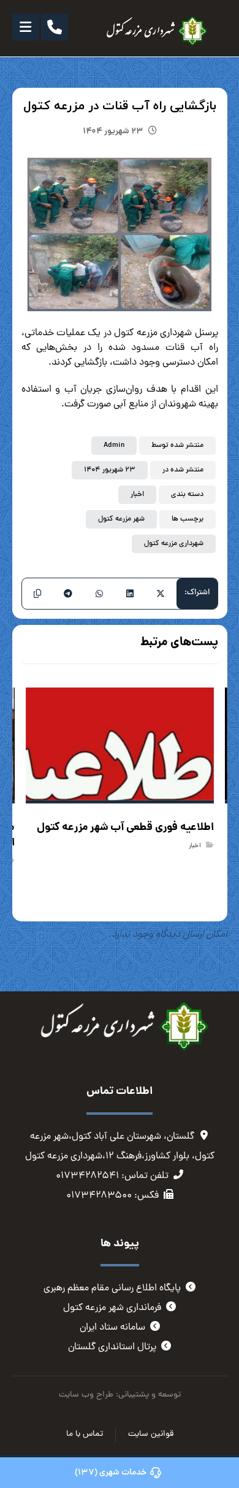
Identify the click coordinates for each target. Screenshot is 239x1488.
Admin (114, 445)
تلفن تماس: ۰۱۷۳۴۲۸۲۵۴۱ (112, 1176)
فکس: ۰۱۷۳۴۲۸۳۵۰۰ (112, 1195)
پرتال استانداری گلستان (112, 1347)
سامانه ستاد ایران (112, 1327)
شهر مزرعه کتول (121, 519)
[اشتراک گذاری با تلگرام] (68, 593)
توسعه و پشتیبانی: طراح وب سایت (120, 1395)
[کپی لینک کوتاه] (37, 593)
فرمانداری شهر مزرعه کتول (112, 1308)
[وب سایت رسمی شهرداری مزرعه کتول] (154, 31)
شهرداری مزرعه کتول (173, 543)
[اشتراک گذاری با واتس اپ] (98, 593)
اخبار (137, 494)
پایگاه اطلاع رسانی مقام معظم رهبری (112, 1288)
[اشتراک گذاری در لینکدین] (130, 593)
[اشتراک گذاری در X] (160, 593)
